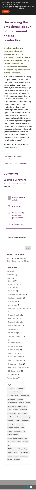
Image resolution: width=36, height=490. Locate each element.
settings (21, 8)
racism (22, 427)
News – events (13, 353)
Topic (8, 278)
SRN (9, 445)
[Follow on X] (24, 487)
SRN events (12, 333)
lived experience (22, 413)
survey (15, 452)
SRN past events (14, 371)
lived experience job (15, 298)
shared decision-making (14, 442)
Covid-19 (11, 281)
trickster (16, 456)
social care (25, 442)
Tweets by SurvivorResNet (16, 237)
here (18, 147)
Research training (14, 322)
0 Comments (17, 224)
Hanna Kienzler (12, 406)
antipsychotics (20, 388)
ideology (15, 410)
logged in (16, 184)
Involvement (17, 213)
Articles (9, 271)
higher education (22, 406)
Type (8, 340)
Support (10, 452)
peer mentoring (25, 420)
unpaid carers (24, 456)
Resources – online (15, 364)
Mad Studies (12, 301)
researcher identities (19, 431)
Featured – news (14, 342)
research (10, 431)
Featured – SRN (14, 346)
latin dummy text (12, 413)
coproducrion (11, 399)
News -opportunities (15, 360)
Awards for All (11, 392)
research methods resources (15, 438)
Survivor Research (14, 336)
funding (28, 402)
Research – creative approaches (19, 308)
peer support (12, 305)
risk (26, 438)
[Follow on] (31, 487)
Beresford (19, 392)
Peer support (11, 424)
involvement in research (16, 294)
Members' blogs (13, 350)
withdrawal (17, 459)
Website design (12, 378)
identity (9, 410)
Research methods (15, 318)
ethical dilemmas (12, 402)
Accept (6, 11)
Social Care (12, 329)
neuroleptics (11, 420)
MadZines (10, 417)
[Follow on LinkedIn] (27, 487)
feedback (21, 402)
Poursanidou (20, 424)
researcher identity (14, 325)
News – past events (15, 357)
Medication (10, 275)
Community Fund (24, 395)
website (10, 459)
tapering (10, 456)
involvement (23, 410)
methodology (26, 417)
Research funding (14, 315)
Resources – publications (17, 367)
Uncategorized (12, 374)
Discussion (20, 399)
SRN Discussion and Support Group (17, 449)
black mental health (13, 395)
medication (18, 417)
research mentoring (13, 434)
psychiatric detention (13, 427)
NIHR (17, 420)
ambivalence (11, 388)
